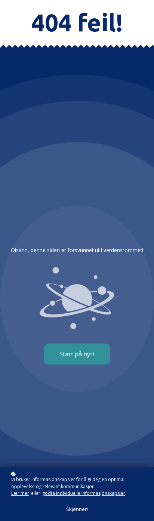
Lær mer (20, 493)
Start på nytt (77, 354)
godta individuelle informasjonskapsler (83, 493)
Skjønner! (77, 509)
